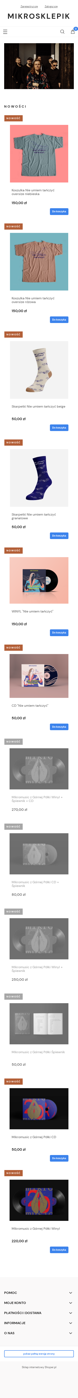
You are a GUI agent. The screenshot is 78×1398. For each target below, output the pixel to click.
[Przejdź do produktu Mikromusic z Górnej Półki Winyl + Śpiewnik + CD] (39, 768)
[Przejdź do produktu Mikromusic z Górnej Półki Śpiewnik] (39, 1023)
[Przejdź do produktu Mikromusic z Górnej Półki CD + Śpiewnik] (39, 853)
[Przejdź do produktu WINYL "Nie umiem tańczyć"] (39, 580)
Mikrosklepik (39, 16)
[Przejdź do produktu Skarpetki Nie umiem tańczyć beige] (39, 370)
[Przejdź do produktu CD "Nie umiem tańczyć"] (39, 676)
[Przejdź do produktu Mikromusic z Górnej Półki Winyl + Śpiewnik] (39, 938)
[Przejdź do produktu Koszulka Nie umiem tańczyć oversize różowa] (39, 262)
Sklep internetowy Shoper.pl (39, 1367)
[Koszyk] (73, 32)
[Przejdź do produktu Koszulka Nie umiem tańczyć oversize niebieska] (39, 153)
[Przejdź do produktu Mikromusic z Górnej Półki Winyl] (39, 1200)
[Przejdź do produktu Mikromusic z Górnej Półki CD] (39, 1108)
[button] (5, 31)
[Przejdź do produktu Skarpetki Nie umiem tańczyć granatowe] (39, 478)
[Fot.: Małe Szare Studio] (39, 66)
